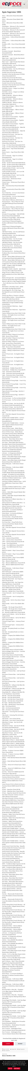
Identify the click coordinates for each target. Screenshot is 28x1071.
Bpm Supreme (21, 1049)
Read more (16, 1068)
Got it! (10, 1068)
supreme (8, 1050)
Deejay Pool (13, 1049)
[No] (26, 1065)
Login (8, 1043)
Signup (20, 1043)
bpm (4, 1050)
